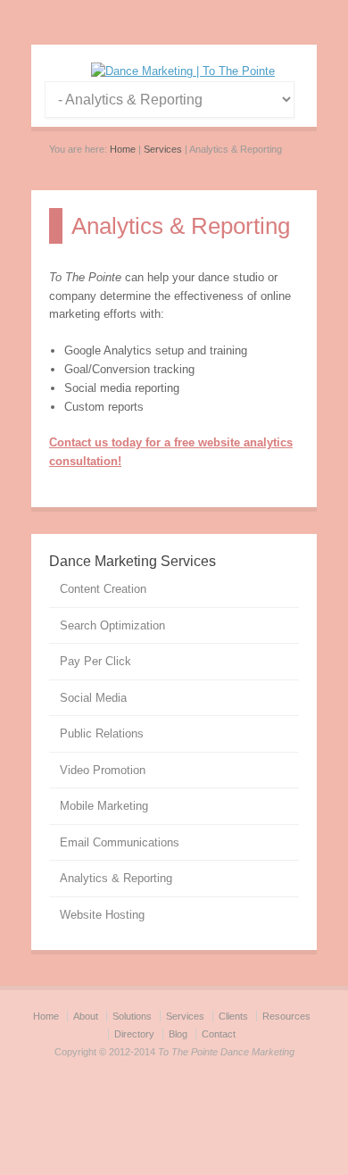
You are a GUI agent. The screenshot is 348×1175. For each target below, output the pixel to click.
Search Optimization (112, 625)
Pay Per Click (95, 661)
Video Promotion (102, 770)
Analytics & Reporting (116, 878)
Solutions (132, 1016)
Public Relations (102, 733)
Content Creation (103, 589)
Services (163, 149)
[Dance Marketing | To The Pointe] (183, 71)
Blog (178, 1034)
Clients (233, 1016)
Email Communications (119, 842)
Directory (134, 1034)
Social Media (93, 697)
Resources (286, 1016)
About (85, 1016)
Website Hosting (102, 914)
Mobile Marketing (104, 805)
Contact (219, 1034)
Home (123, 149)
